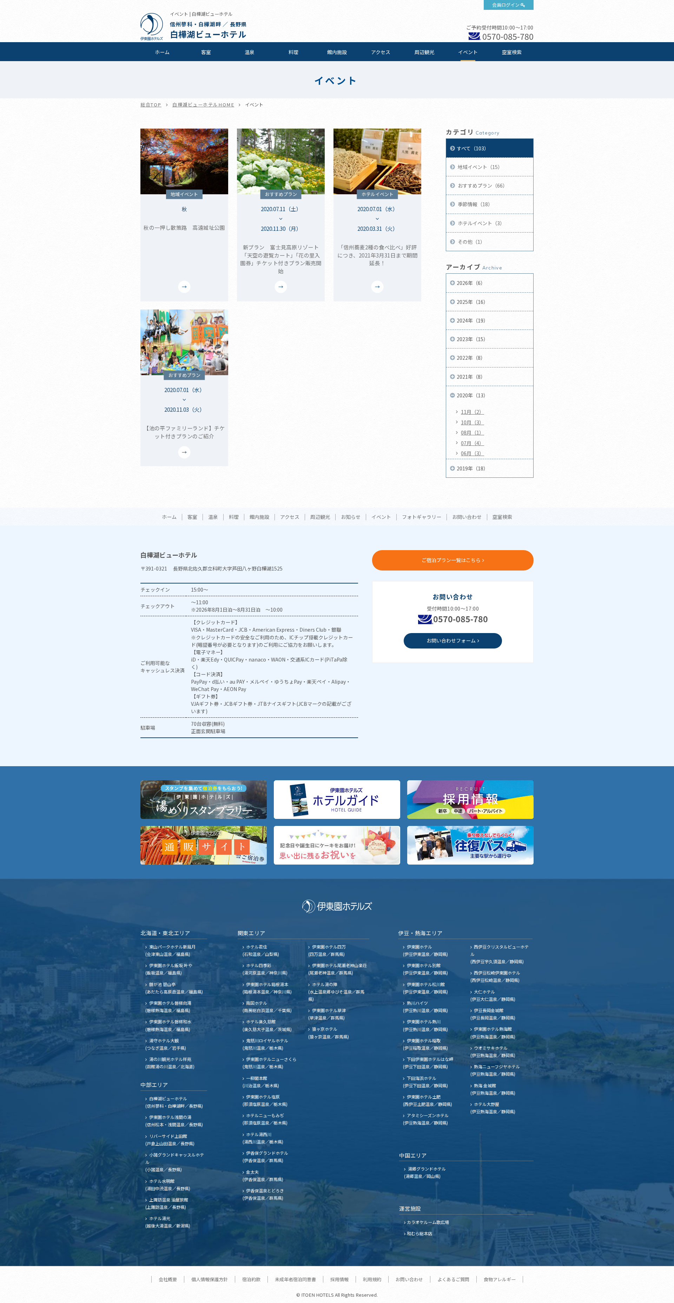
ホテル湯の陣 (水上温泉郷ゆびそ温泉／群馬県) (336, 991)
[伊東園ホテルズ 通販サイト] (203, 845)
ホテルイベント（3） (481, 223)
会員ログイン (506, 4)
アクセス (380, 52)
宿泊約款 (251, 1279)
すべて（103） (473, 148)
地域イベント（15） (480, 166)
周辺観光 (424, 52)
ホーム (162, 52)
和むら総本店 (419, 1233)
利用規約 (372, 1279)
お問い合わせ (467, 517)
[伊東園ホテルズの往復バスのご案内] (470, 845)
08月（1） (472, 432)
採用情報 (339, 1279)
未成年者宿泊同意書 (295, 1279)
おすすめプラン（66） (482, 185)
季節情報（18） (475, 204)
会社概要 (168, 1279)
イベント (468, 52)
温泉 (250, 52)
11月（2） (472, 411)
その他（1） (471, 241)
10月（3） (472, 422)
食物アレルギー (500, 1279)
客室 (206, 52)
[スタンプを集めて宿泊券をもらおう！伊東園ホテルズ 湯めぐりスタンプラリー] (203, 799)
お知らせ (351, 517)
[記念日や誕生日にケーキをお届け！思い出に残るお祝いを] (337, 845)
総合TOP (150, 104)
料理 (293, 52)
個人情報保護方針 (209, 1279)
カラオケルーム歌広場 (428, 1222)
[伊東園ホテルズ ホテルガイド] (337, 799)
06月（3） (472, 453)
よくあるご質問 (453, 1279)
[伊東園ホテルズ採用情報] (470, 799)
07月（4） (472, 443)
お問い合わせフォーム (451, 640)
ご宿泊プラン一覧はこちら (451, 559)
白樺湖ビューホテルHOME (203, 104)
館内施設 (337, 52)
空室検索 (512, 52)
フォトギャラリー (421, 517)
